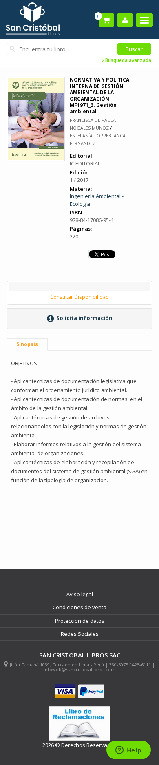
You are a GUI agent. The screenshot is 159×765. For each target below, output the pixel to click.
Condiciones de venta (79, 607)
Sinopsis (27, 344)
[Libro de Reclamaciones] (79, 723)
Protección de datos (79, 620)
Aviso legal (79, 594)
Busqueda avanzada (127, 60)
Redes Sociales (80, 633)
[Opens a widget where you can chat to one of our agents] (128, 751)
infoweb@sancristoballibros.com (79, 669)
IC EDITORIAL (85, 163)
